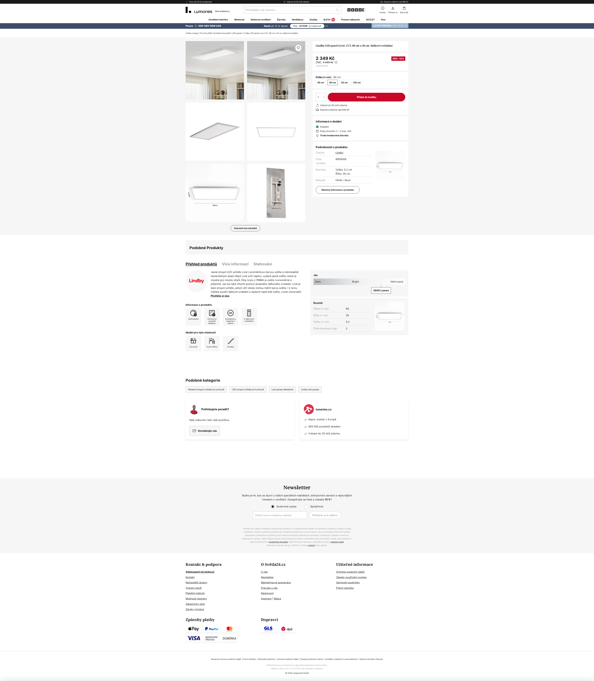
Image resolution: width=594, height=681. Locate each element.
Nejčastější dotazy (196, 582)
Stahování (263, 264)
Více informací (235, 264)
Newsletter (267, 577)
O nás (264, 572)
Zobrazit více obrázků (245, 228)
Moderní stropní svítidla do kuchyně (206, 389)
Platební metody (195, 593)
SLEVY (327, 19)
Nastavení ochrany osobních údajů (226, 659)
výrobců (311, 545)
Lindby (339, 152)
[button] (215, 132)
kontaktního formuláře (278, 542)
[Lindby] (197, 281)
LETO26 (307, 25)
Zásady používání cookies (351, 577)
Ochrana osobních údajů (350, 572)
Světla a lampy (192, 33)
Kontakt (190, 577)
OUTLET (370, 19)
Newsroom (267, 593)
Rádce (277, 598)
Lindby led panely (310, 389)
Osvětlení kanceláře (222, 33)
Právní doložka (345, 588)
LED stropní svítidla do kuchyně (248, 389)
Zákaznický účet (195, 604)
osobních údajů (337, 542)
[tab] (201, 264)
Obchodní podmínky (348, 582)
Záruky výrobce (195, 609)
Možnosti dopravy (196, 598)
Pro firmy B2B (206, 33)
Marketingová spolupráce (276, 582)
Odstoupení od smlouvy (200, 571)
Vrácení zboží (194, 588)
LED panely (237, 33)
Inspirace (266, 598)
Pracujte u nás (269, 588)
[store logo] (208, 10)
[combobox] (292, 9)
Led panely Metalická (282, 389)
